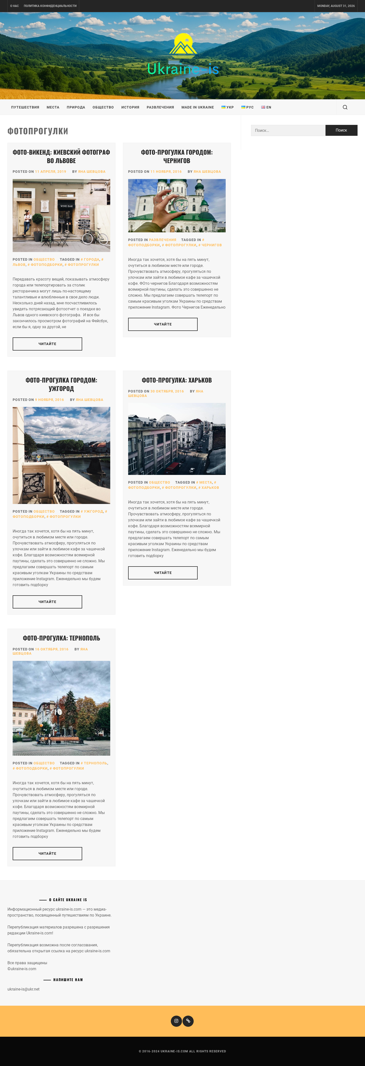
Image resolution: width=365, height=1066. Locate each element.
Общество (103, 107)
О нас (14, 6)
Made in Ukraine (198, 107)
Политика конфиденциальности (50, 6)
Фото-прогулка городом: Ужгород (61, 384)
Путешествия (25, 107)
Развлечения (160, 107)
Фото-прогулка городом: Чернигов (177, 156)
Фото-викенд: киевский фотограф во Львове (61, 156)
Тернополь (95, 763)
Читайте (47, 344)
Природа (76, 107)
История (130, 107)
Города (91, 259)
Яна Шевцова (92, 172)
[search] (345, 107)
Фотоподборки (47, 265)
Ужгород (93, 511)
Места (53, 107)
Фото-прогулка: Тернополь (61, 637)
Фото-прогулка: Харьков (177, 379)
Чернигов (212, 245)
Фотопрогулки (83, 265)
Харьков (210, 488)
